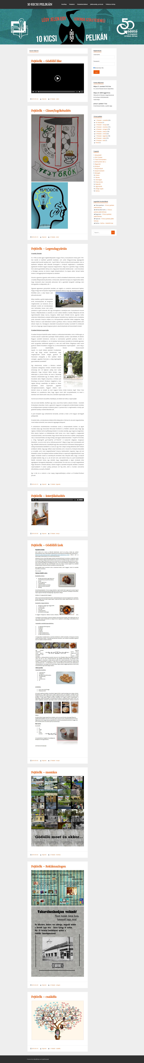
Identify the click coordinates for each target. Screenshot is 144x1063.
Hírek (97, 142)
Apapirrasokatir (99, 171)
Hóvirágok (99, 180)
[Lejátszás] (33, 91)
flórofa (98, 177)
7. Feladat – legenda (102, 136)
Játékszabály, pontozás (96, 4)
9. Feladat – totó (100, 140)
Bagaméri (98, 164)
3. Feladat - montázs (55, 854)
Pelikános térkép (110, 4)
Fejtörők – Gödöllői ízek (47, 545)
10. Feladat (99, 122)
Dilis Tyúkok (98, 157)
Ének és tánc (99, 182)
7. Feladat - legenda (55, 484)
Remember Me (99, 68)
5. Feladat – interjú (101, 131)
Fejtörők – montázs (44, 772)
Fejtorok (44, 99)
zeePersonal (45, 1059)
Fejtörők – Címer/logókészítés (51, 110)
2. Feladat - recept (55, 760)
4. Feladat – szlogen (101, 129)
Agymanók (99, 186)
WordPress (37, 1059)
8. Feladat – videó (101, 138)
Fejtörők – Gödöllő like (46, 61)
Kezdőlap (64, 4)
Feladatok (72, 4)
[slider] (56, 91)
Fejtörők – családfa (43, 997)
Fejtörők (98, 184)
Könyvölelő (98, 155)
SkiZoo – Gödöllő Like (106, 223)
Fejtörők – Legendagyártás (49, 248)
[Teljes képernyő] (82, 91)
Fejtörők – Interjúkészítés (48, 496)
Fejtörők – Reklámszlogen (48, 866)
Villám (97, 175)
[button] (58, 78)
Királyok (97, 166)
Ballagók (97, 173)
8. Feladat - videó (54, 99)
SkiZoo (98, 191)
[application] (57, 78)
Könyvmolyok (99, 168)
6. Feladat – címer (101, 134)
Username (97, 54)
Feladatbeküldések (82, 4)
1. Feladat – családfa (102, 120)
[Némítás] (79, 91)
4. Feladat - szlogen (55, 985)
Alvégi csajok (99, 189)
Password (96, 61)
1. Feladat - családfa (55, 1048)
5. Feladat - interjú (54, 533)
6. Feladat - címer (54, 237)
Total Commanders (100, 159)
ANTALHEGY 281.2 (100, 162)
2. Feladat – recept (101, 125)
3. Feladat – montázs (102, 127)
